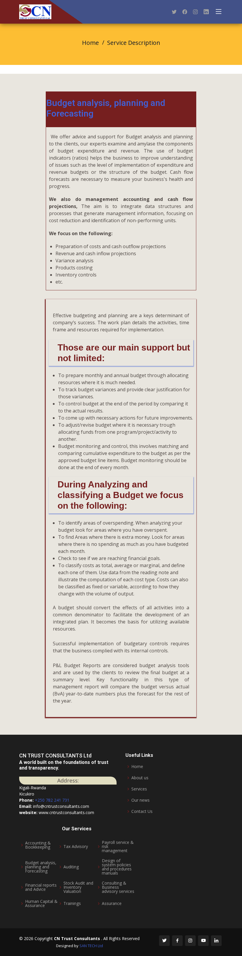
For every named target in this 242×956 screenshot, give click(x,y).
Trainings (72, 903)
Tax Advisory (75, 846)
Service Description (133, 43)
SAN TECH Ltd (91, 945)
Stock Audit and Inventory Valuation (78, 887)
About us (139, 778)
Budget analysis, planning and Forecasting (40, 867)
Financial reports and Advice (41, 887)
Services (139, 789)
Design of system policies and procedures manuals (117, 867)
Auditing (71, 867)
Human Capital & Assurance (41, 903)
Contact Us (142, 811)
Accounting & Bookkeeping (38, 845)
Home (90, 43)
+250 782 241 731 (52, 800)
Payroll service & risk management (118, 846)
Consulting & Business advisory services (118, 887)
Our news (140, 800)
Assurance (112, 903)
